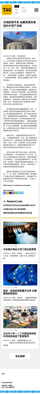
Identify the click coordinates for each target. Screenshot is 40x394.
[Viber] (13, 193)
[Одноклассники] (7, 193)
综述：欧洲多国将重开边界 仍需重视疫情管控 (20, 292)
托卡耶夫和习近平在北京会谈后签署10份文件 (19, 205)
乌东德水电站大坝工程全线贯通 (14, 209)
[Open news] (20, 232)
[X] (10, 193)
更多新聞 (20, 356)
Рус (16, 9)
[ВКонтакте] (4, 193)
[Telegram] (22, 193)
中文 (16, 6)
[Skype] (19, 193)
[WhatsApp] (16, 193)
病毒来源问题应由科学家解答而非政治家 (17, 213)
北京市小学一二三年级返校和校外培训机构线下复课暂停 (19, 335)
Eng (16, 12)
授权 (3, 374)
